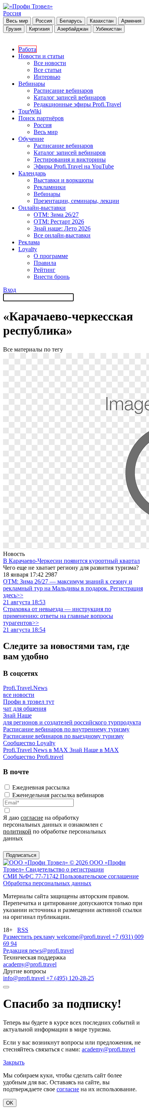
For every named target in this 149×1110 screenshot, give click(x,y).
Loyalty (27, 249)
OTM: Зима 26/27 (56, 214)
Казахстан (101, 21)
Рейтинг (44, 269)
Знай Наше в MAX (94, 750)
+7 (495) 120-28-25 (70, 978)
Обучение (31, 139)
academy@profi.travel (30, 964)
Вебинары (31, 83)
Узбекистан (108, 29)
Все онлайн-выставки (62, 235)
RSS (22, 930)
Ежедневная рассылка (41, 787)
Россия (12, 13)
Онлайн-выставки (42, 207)
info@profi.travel (24, 978)
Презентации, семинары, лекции (76, 201)
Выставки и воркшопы (64, 180)
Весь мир (17, 21)
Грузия (13, 29)
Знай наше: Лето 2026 (62, 228)
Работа (27, 49)
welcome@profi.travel (84, 936)
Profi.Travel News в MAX (36, 750)
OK (9, 1103)
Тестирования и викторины (70, 159)
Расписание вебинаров (63, 90)
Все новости (50, 63)
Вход (9, 289)
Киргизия (39, 29)
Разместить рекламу (30, 936)
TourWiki (29, 111)
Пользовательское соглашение (99, 876)
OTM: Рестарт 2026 (59, 221)
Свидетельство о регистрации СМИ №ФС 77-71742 (53, 872)
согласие (32, 817)
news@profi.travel (51, 950)
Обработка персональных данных (47, 883)
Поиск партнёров (41, 118)
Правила (45, 263)
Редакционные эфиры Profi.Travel (77, 104)
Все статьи (48, 70)
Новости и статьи (41, 56)
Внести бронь (52, 276)
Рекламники (50, 187)
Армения (131, 21)
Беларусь (71, 21)
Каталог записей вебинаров (70, 97)
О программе (51, 256)
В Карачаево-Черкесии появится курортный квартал (71, 560)
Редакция (16, 950)
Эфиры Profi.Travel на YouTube (74, 166)
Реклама (29, 242)
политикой (17, 831)
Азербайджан (72, 29)
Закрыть (13, 1062)
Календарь (32, 173)
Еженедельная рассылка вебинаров (58, 795)
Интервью (47, 77)
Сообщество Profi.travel (33, 757)
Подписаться (21, 855)
